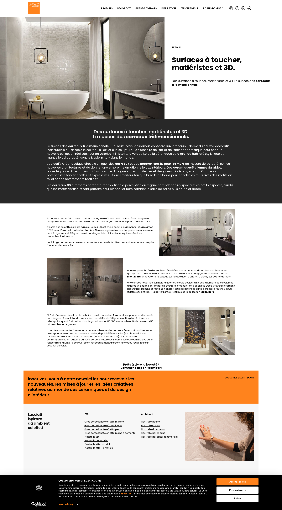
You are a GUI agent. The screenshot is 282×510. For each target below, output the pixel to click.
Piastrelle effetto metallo (99, 448)
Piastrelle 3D (91, 437)
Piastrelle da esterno (153, 429)
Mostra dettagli (66, 504)
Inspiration (168, 8)
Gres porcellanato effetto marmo (104, 421)
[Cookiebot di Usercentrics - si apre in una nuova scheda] (39, 504)
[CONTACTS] (231, 8)
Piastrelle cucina (150, 425)
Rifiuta (237, 498)
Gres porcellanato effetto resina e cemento (110, 433)
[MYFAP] (243, 8)
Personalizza (235, 490)
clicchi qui (126, 493)
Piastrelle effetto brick (97, 444)
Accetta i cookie (237, 481)
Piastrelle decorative (96, 440)
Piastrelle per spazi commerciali (159, 437)
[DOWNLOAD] (237, 8)
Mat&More (207, 292)
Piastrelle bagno (150, 421)
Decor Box (124, 8)
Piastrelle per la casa (153, 433)
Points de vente (213, 8)
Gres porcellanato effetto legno (103, 425)
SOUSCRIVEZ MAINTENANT (239, 377)
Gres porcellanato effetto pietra (103, 429)
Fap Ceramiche (189, 8)
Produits (107, 8)
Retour (176, 47)
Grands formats (146, 8)
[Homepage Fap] (34, 8)
